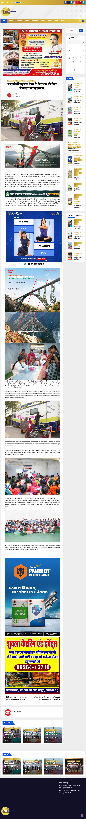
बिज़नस (49, 20)
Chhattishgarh (11, 80)
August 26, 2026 (11, 769)
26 (76, 62)
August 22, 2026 (32, 769)
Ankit (16, 94)
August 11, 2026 (73, 769)
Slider (74, 146)
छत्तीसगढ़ (11, 20)
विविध (56, 20)
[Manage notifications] (82, 815)
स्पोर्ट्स (43, 20)
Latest (24, 80)
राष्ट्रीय (27, 20)
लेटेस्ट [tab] (72, 215)
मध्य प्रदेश (19, 20)
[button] (80, 20)
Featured (19, 80)
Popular (29, 80)
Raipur (70, 146)
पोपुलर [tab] (80, 216)
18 (73, 58)
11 (72, 54)
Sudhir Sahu (72, 793)
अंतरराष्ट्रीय (35, 20)
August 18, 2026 (53, 769)
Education (76, 131)
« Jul (74, 70)
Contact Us (65, 20)
